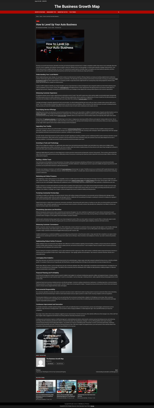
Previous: (51, 370)
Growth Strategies (40, 12)
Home (38, 21)
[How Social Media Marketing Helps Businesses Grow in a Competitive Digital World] (46, 386)
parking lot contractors (50, 119)
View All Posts (60, 363)
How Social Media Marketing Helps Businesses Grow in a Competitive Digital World (45, 396)
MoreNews (81, 403)
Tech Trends (72, 12)
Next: (107, 370)
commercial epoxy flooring (74, 128)
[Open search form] (118, 12)
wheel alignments (64, 87)
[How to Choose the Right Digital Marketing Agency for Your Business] (66, 386)
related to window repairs (78, 180)
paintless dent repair (41, 113)
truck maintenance (66, 169)
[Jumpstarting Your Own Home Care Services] (87, 386)
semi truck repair (62, 115)
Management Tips (51, 12)
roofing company (90, 180)
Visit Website (50, 363)
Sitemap (92, 406)
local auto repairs (83, 99)
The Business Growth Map (77, 6)
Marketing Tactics (63, 12)
